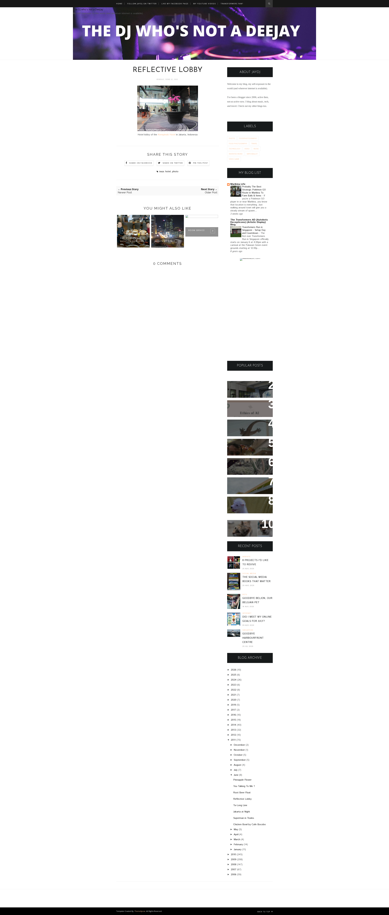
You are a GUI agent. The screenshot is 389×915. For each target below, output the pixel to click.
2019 (233, 705)
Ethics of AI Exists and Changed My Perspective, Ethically (247, 409)
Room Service (167, 230)
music (256, 148)
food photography (238, 143)
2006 (233, 874)
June (236, 775)
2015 (233, 720)
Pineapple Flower (242, 780)
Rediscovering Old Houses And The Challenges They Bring (247, 466)
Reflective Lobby (242, 799)
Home (119, 3)
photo (175, 171)
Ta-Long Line (240, 805)
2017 (233, 710)
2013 (233, 730)
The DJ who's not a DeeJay (88, 9)
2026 (233, 670)
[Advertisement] (250, 310)
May (236, 829)
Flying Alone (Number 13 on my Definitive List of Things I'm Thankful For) (248, 447)
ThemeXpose (139, 911)
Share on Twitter (173, 163)
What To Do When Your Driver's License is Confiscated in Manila (246, 389)
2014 (233, 725)
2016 (233, 715)
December (239, 745)
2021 (233, 695)
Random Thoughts (242, 501)
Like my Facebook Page (175, 3)
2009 (233, 859)
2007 (233, 869)
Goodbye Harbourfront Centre (253, 638)
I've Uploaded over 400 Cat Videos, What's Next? (248, 526)
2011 (233, 740)
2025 (233, 675)
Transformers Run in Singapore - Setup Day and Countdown (253, 230)
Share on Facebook (140, 163)
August (237, 765)
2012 (233, 735)
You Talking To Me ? (244, 786)
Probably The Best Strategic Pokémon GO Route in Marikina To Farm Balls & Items (254, 191)
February (238, 844)
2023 (233, 685)
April (236, 834)
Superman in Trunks (243, 818)
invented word (236, 154)
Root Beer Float (242, 792)
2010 (233, 854)
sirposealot (252, 154)
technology (234, 148)
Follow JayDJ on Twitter (142, 3)
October (238, 755)
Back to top (264, 911)
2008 (233, 864)
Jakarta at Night (135, 241)
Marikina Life (237, 184)
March (237, 839)
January (237, 849)
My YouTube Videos (204, 3)
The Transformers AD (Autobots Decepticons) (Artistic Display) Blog (249, 222)
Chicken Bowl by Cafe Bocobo (249, 824)
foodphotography (248, 138)
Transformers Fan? (232, 3)
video (247, 148)
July (236, 770)
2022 (233, 690)
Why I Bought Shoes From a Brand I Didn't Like (249, 484)
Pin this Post (200, 163)
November (239, 750)
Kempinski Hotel (166, 134)
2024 (233, 680)
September (240, 760)
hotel (168, 171)
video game (234, 159)
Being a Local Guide (205, 241)
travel (254, 143)
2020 (233, 700)
